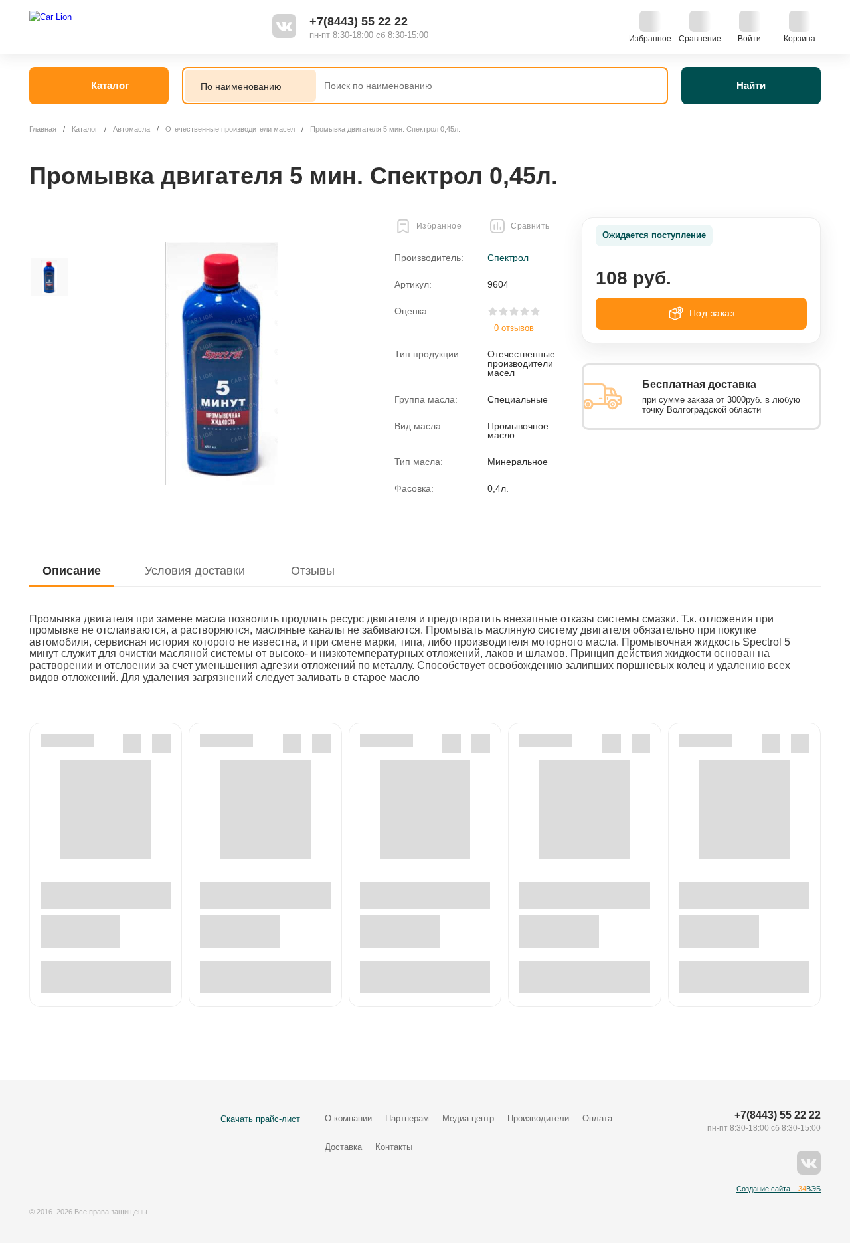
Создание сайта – (778, 1189)
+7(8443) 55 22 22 (358, 21)
